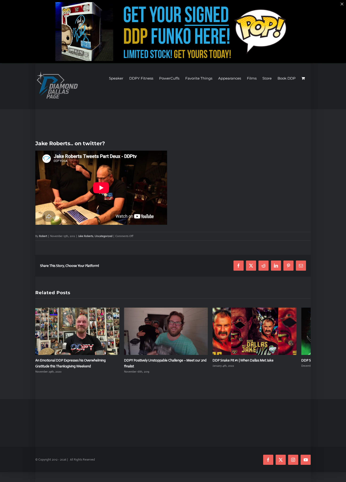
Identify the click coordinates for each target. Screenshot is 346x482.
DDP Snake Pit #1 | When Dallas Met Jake (252, 363)
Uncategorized (103, 236)
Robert (43, 236)
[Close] (342, 4)
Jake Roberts (85, 236)
